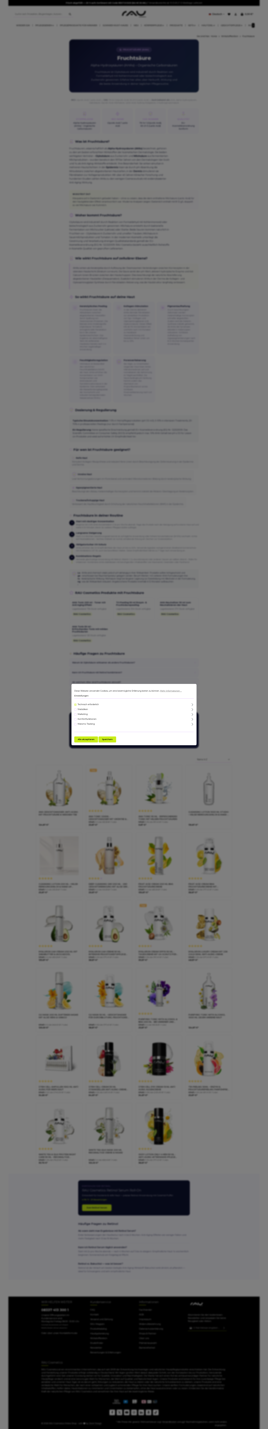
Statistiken (83, 709)
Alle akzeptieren (86, 739)
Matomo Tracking (86, 724)
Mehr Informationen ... (171, 691)
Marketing (83, 714)
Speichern (107, 739)
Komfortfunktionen (87, 719)
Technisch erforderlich (88, 704)
